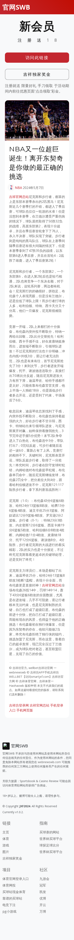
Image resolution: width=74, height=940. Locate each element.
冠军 (42, 885)
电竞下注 (9, 905)
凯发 (42, 892)
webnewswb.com (49, 762)
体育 (5, 838)
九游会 (44, 878)
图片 (5, 852)
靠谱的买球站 (12, 898)
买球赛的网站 (49, 832)
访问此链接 (37, 57)
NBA (18, 187)
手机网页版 (24, 710)
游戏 (5, 845)
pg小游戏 (9, 911)
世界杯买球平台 (50, 838)
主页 (5, 832)
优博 (42, 898)
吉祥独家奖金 (37, 74)
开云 (42, 905)
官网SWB (16, 7)
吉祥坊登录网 (19, 705)
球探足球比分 (49, 845)
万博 (42, 911)
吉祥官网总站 (19, 196)
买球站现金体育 (13, 892)
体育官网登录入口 (15, 878)
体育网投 (9, 885)
